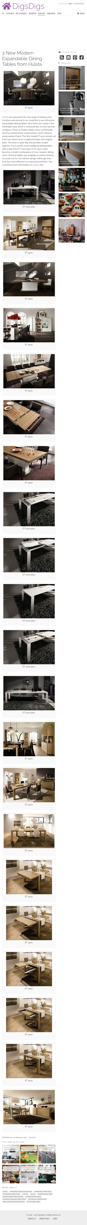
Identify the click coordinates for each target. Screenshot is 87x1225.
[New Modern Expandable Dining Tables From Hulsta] (29, 105)
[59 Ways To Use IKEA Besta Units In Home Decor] (72, 129)
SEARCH (82, 13)
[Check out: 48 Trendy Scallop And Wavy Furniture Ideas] (29, 1154)
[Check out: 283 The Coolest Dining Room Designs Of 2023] (11, 1154)
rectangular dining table (37, 1199)
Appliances (10, 13)
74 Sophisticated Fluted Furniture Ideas (47, 1149)
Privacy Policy (44, 1218)
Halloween (63, 3)
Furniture (41, 13)
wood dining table (33, 1202)
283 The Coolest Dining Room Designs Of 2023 (11, 1149)
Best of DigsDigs (21, 13)
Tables (5, 1191)
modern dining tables (33, 1196)
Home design (51, 13)
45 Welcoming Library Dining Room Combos (10, 1168)
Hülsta (5, 117)
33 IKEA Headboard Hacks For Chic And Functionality (69, 111)
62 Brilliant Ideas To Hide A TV (70, 239)
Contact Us (32, 1218)
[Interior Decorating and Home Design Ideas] (23, 11)
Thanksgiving (78, 3)
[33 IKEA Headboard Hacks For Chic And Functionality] (72, 103)
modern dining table (45, 1194)
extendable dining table (11, 1194)
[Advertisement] (43, 31)
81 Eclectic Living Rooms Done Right (68, 188)
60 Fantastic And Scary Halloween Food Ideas (71, 213)
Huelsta (25, 1194)
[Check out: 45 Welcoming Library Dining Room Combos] (11, 1174)
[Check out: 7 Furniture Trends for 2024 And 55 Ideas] (29, 1174)
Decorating (32, 13)
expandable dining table (42, 1191)
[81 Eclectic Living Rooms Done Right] (72, 180)
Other (59, 13)
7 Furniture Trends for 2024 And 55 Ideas (29, 1168)
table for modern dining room (14, 1202)
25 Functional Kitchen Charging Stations (71, 86)
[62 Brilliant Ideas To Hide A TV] (72, 231)
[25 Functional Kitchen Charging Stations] (72, 78)
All (3, 13)
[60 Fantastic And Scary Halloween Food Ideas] (72, 205)
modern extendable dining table (14, 1199)
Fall (70, 3)
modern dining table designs (13, 1196)
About (55, 1218)
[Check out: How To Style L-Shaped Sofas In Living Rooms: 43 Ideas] (47, 1174)
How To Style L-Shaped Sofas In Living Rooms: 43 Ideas (47, 1169)
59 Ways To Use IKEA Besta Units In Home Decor (69, 136)
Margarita (32, 1137)
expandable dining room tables (21, 1191)
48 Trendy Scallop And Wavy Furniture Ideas (29, 1149)
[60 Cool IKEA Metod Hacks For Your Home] (72, 154)
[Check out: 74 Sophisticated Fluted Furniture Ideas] (47, 1154)
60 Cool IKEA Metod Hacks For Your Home (70, 162)
